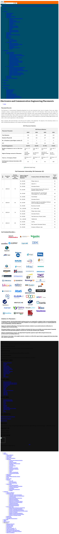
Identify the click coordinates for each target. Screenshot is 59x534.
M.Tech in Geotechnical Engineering (16, 69)
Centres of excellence (10, 16)
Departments (9, 42)
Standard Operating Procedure (9, 408)
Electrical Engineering (13, 58)
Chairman (11, 19)
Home (4, 8)
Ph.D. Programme (12, 40)
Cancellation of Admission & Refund (13, 97)
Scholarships (9, 92)
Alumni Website (4, 420)
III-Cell (7, 35)
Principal (11, 25)
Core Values (8, 15)
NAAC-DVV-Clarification (8, 390)
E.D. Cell (5, 387)
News (4, 401)
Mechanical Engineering (14, 64)
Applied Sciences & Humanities (15, 44)
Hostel (4, 403)
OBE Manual (5, 376)
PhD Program (9, 77)
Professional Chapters (8, 371)
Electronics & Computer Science (16, 61)
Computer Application (13, 45)
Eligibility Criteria (9, 90)
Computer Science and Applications (16, 55)
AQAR (4, 388)
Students (5, 363)
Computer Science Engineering (15, 54)
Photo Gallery (6, 366)
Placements (5, 80)
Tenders (5, 406)
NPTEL (4, 411)
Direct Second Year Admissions (12, 96)
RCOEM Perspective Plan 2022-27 (10, 384)
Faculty (4, 364)
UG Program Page (10, 53)
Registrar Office (6, 367)
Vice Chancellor (12, 23)
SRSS (4, 374)
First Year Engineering (13, 43)
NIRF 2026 (5, 394)
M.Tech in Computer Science (15, 75)
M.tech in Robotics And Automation (16, 73)
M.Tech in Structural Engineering (15, 68)
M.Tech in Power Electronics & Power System (18, 70)
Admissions (8, 32)
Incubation (8, 33)
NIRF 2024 (5, 392)
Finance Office (6, 370)
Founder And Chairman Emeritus (16, 18)
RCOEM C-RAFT (6, 385)
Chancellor (11, 22)
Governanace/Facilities (14, 31)
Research (8, 37)
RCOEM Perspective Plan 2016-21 (10, 382)
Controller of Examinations (11, 78)
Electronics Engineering (14, 59)
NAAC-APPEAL (6, 407)
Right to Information (7, 362)
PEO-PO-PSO (8, 36)
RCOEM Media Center (7, 399)
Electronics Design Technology (15, 57)
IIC (3, 410)
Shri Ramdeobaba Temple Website (8, 416)
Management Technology (14, 47)
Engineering (11, 46)
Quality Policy (9, 14)
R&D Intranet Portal (7, 381)
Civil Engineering (12, 56)
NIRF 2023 (5, 393)
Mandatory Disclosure (8, 369)
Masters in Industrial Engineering (16, 72)
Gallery (4, 82)
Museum (5, 405)
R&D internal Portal (13, 41)
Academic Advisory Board (14, 21)
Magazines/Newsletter (8, 400)
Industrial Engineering (13, 63)
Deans (10, 29)
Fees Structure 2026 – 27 (11, 95)
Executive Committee (13, 26)
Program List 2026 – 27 (11, 93)
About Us (5, 11)
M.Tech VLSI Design (13, 71)
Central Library (6, 373)
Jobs (4, 404)
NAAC (4, 389)
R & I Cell (11, 39)
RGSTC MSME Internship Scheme (13, 34)
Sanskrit (11, 48)
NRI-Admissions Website (6, 418)
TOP (29, 444)
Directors (11, 28)
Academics (5, 50)
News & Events (6, 85)
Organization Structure (13, 27)
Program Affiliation (10, 52)
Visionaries (8, 17)
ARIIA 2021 (5, 386)
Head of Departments (13, 30)
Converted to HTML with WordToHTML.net (49, 336)
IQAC (4, 375)
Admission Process (10, 89)
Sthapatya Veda (6, 409)
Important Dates (9, 91)
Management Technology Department (17, 67)
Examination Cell (6, 372)
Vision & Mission (9, 13)
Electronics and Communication (15, 62)
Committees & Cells (7, 368)
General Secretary (12, 20)
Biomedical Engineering (14, 65)
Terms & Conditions (10, 98)
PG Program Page (10, 66)
